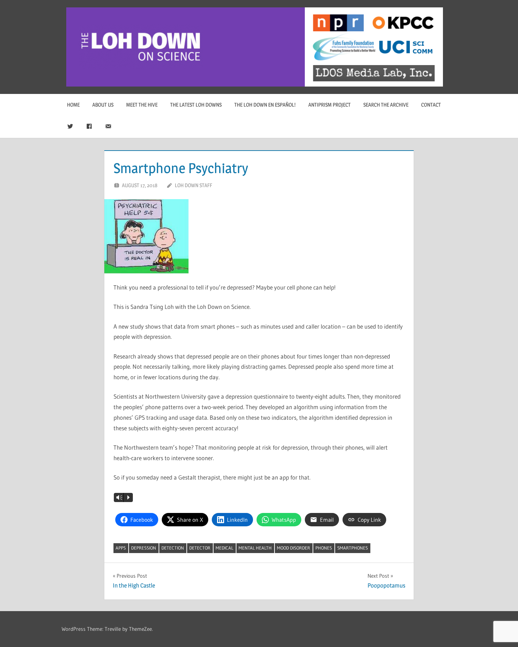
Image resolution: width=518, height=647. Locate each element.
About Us (102, 104)
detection (172, 548)
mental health (255, 548)
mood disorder (293, 548)
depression (143, 548)
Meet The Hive (142, 104)
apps (121, 548)
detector (199, 548)
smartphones (352, 548)
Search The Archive (385, 104)
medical (224, 548)
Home (73, 104)
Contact (431, 104)
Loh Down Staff (193, 185)
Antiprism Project (329, 104)
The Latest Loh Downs (196, 104)
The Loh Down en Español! (265, 104)
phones (323, 548)
